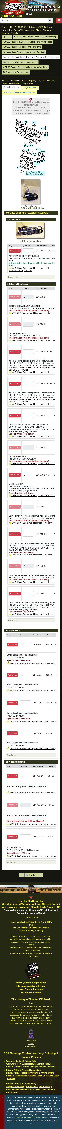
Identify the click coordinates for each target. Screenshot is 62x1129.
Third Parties (21, 1076)
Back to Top (31, 875)
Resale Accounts (47, 1067)
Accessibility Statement (33, 1064)
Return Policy (45, 1087)
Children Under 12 (36, 1076)
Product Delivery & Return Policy (21, 1084)
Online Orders (47, 1073)
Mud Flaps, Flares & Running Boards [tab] (19, 92)
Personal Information (30, 1073)
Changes (11, 1078)
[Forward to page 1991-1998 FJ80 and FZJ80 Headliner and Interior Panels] (9, 37)
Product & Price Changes (26, 1067)
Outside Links (52, 1076)
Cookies (10, 1076)
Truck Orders (32, 1087)
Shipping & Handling (15, 1087)
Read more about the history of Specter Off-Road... (31, 1023)
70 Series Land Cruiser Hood (15, 72)
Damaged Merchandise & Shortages (22, 1089)
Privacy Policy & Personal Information (23, 1070)
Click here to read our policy (28, 1117)
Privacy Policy (12, 1073)
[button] (59, 20)
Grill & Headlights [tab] (11, 87)
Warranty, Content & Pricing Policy (21, 1061)
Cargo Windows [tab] (30, 87)
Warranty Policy (13, 1064)
